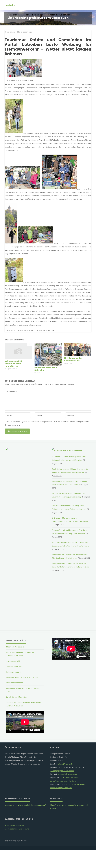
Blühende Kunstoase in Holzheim (45, 369)
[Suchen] (64, 25)
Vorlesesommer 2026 (14, 666)
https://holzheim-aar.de (67, 774)
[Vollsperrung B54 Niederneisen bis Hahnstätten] (18, 350)
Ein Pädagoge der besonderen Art (73, 359)
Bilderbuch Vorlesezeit (15, 647)
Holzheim (10, 5)
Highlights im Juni (13, 672)
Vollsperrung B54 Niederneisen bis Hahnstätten (13, 363)
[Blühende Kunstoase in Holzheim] (48, 354)
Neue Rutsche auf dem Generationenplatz (22, 677)
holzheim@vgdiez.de (64, 764)
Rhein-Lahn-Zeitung (70, 450)
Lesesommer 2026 (13, 661)
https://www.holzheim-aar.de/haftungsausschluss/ (25, 805)
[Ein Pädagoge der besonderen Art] (77, 349)
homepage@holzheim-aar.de (62, 770)
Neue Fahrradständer (14, 682)
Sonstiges (11, 32)
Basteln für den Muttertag (16, 697)
